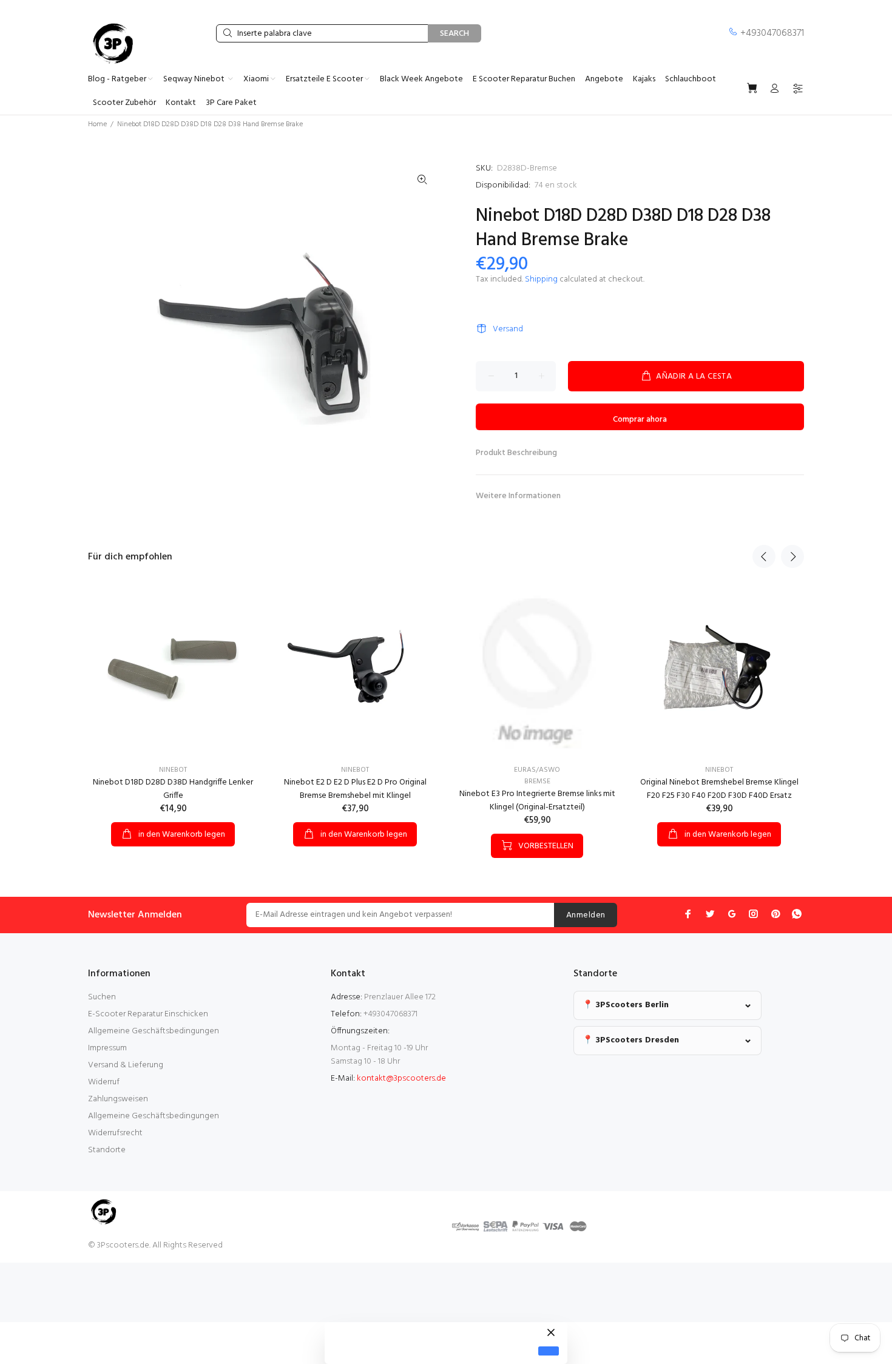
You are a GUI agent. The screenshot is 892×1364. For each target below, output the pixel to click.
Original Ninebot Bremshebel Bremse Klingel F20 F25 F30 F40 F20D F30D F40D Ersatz (719, 789)
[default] (548, 1351)
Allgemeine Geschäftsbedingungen (153, 1031)
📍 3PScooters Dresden (631, 1040)
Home (97, 124)
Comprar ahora (640, 420)
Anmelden (585, 915)
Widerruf (104, 1082)
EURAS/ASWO (537, 770)
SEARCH (454, 34)
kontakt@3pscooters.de (401, 1078)
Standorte (107, 1150)
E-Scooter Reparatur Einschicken (148, 1014)
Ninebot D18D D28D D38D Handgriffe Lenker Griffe (173, 789)
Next (792, 556)
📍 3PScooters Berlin (626, 1005)
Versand (508, 329)
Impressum (107, 1048)
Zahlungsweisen (118, 1099)
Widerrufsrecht (115, 1133)
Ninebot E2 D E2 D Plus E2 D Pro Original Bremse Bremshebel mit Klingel (355, 789)
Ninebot (173, 770)
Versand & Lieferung (125, 1065)
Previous (763, 556)
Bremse (537, 781)
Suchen (102, 997)
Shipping (541, 279)
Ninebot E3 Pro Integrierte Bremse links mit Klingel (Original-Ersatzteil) (537, 800)
